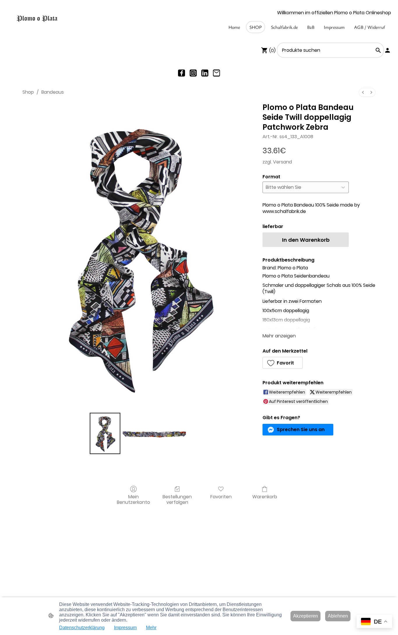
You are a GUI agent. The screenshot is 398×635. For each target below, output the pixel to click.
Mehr (151, 627)
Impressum (125, 627)
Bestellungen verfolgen (177, 499)
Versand (282, 162)
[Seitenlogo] (37, 18)
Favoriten (221, 496)
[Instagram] (193, 73)
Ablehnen (338, 615)
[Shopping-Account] (387, 50)
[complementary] (374, 622)
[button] (378, 50)
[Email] (216, 73)
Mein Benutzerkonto (133, 499)
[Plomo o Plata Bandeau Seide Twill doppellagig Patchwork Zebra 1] (154, 433)
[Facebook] (181, 73)
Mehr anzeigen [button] (279, 335)
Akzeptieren (305, 615)
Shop (28, 92)
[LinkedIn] (204, 73)
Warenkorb (264, 496)
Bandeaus (52, 92)
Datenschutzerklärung (82, 627)
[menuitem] (363, 92)
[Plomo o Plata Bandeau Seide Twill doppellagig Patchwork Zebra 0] (105, 433)
